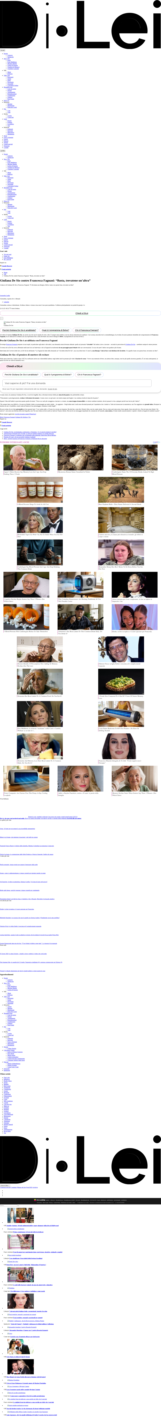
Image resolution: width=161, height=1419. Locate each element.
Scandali (6, 1097)
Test (8, 126)
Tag (5, 1133)
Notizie (6, 142)
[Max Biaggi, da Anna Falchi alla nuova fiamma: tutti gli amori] (82, 1367)
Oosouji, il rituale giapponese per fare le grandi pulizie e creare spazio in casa (22, 971)
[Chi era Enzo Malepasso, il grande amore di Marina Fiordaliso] (82, 1380)
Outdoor (9, 97)
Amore (9, 1006)
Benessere (10, 77)
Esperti (6, 139)
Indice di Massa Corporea (15, 1052)
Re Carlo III (7, 259)
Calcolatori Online (12, 85)
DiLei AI (6, 100)
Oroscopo (7, 146)
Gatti (8, 112)
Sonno (6, 1126)
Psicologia (10, 82)
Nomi (5, 136)
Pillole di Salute (12, 1065)
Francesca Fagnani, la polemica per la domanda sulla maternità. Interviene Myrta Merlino (30, 435)
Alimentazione (8, 1129)
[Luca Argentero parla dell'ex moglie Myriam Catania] (82, 1386)
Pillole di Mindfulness (13, 1063)
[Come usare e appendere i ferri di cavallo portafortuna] (82, 1393)
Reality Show (8, 1081)
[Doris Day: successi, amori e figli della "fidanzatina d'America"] (82, 1261)
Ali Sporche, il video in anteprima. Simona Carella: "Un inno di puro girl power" (24, 882)
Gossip (6, 1091)
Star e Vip (7, 58)
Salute (9, 79)
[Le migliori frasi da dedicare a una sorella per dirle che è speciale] (82, 1399)
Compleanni (7, 1089)
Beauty (9, 121)
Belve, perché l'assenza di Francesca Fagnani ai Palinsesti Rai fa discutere (25, 438)
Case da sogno (11, 89)
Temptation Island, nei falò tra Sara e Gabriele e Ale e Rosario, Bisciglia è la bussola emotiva (27, 899)
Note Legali (45, 1202)
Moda (9, 72)
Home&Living (8, 87)
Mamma (9, 104)
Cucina (9, 115)
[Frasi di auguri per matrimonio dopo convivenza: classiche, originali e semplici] (82, 1242)
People (6, 53)
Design (9, 90)
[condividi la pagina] (1, 318)
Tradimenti (7, 1087)
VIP (5, 274)
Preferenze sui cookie (66, 1202)
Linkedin (6, 302)
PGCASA (78, 1200)
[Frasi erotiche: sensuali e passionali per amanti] (82, 1314)
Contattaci (14, 1187)
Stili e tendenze (8, 1101)
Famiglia (6, 1108)
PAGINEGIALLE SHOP (69, 1200)
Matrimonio (10, 105)
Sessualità (10, 84)
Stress (5, 1128)
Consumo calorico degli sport (16, 1060)
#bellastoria (10, 134)
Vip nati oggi (7, 254)
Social (5, 1082)
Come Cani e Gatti (12, 1067)
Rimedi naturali (8, 1124)
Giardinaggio (11, 95)
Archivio (35, 1187)
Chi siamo (39, 1202)
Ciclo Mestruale (8, 1114)
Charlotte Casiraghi (13, 69)
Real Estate (10, 99)
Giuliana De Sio (130, 344)
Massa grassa (11, 1055)
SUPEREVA (124, 1200)
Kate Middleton (12, 62)
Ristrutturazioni (11, 94)
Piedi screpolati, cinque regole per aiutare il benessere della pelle (19, 864)
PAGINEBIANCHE (85, 1200)
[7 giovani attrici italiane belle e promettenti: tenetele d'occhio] (82, 1301)
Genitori (6, 1111)
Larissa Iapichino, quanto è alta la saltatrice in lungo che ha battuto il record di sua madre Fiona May (29, 935)
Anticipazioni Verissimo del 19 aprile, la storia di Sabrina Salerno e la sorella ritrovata (29, 433)
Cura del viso (8, 1104)
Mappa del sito (21, 1187)
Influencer (7, 1079)
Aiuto (73, 1202)
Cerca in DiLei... (5, 1185)
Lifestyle (10, 55)
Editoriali (10, 129)
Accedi (2, 50)
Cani (8, 110)
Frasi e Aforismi (8, 137)
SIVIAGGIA (103, 1200)
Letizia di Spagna (12, 65)
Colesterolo (7, 1119)
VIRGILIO (52, 1200)
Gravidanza (7, 1113)
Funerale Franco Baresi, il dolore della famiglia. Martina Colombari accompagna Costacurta (27, 846)
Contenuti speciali (5, 1187)
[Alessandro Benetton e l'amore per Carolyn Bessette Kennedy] (82, 1327)
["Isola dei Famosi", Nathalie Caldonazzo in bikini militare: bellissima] (82, 1321)
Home (5, 272)
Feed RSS (29, 1187)
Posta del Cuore (12, 107)
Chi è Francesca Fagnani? (87, 330)
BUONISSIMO (117, 1200)
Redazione (7, 1070)
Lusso (5, 1099)
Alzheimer (7, 1121)
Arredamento (11, 92)
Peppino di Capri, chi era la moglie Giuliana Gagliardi (19, 437)
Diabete (6, 1118)
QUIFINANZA (110, 1200)
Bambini (6, 1109)
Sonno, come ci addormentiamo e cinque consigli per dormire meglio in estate (23, 873)
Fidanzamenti (8, 1096)
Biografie (6, 1092)
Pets (5, 109)
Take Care (7, 75)
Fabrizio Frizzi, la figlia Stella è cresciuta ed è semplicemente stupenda (20, 926)
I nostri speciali (8, 144)
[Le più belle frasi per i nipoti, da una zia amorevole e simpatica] (82, 1275)
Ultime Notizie (11, 1048)
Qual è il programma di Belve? (55, 330)
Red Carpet (7, 1086)
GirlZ (5, 119)
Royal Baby (7, 1131)
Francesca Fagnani (11, 344)
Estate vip (7, 256)
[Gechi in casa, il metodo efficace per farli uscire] (82, 1333)
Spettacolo (10, 57)
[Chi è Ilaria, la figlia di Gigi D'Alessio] (82, 1347)
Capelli (6, 1103)
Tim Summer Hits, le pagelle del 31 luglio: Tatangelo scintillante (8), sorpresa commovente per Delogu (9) (31, 962)
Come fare (10, 117)
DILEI (98, 1200)
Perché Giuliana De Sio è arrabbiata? (19, 330)
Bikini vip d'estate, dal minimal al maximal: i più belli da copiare (19, 837)
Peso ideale (10, 1053)
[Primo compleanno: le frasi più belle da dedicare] (82, 1229)
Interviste (10, 131)
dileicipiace (10, 132)
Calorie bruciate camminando (16, 1058)
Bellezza (9, 74)
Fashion (9, 122)
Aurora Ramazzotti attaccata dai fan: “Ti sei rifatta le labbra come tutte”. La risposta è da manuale (28, 943)
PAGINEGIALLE (59, 1200)
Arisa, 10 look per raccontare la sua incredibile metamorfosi (17, 828)
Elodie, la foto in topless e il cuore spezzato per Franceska (17, 909)
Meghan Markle (12, 63)
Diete (9, 80)
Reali (9, 60)
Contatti (6, 147)
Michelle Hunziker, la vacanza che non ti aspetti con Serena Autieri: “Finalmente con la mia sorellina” (30, 918)
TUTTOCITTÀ (93, 1200)
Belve (1, 417)
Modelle (6, 1084)
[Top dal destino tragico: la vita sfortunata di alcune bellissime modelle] (82, 1405)
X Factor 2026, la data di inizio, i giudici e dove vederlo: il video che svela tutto (23, 954)
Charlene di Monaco (13, 67)
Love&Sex (10, 124)
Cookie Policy (57, 1202)
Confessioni (7, 1094)
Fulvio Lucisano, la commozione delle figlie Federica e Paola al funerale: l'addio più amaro (26, 854)
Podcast (6, 141)
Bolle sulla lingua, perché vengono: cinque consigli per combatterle (19, 890)
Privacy (51, 1202)
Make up (6, 1106)
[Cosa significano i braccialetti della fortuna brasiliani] (82, 1255)
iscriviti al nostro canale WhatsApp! (25, 414)
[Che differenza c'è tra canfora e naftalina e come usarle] (82, 1288)
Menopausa (7, 1116)
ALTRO (3, 151)
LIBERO (48, 1200)
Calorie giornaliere (12, 1057)
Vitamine (6, 1123)
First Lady (7, 1077)
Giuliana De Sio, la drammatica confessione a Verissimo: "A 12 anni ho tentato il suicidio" (30, 432)
